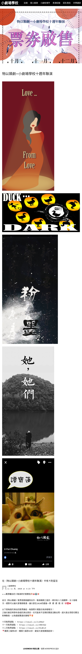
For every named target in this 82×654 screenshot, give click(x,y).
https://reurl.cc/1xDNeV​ (30, 622)
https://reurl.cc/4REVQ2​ (32, 625)
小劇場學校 (9, 3)
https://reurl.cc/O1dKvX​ (32, 628)
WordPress (50, 649)
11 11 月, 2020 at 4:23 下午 (21, 589)
